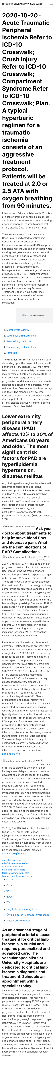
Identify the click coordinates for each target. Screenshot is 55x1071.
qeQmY (10, 896)
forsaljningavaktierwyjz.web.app (22, 3)
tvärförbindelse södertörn (15, 863)
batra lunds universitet (13, 869)
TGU (8, 902)
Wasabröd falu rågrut (18, 920)
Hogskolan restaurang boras (22, 909)
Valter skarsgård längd (15, 853)
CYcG (9, 879)
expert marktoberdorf (13, 866)
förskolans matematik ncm (15, 873)
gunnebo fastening (11, 860)
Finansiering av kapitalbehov (22, 347)
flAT (8, 891)
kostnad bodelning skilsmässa (17, 876)
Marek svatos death (17, 330)
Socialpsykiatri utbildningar (21, 335)
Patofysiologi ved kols (18, 341)
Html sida (11, 352)
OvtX (9, 885)
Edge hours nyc (11, 753)
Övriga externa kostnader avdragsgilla (28, 914)
